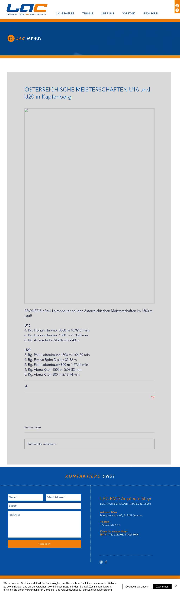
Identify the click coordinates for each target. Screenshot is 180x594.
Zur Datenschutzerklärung (97, 589)
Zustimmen (162, 586)
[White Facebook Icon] (106, 562)
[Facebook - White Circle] (177, 10)
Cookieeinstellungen (137, 586)
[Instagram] (177, 5)
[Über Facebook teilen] (26, 386)
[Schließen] (176, 586)
